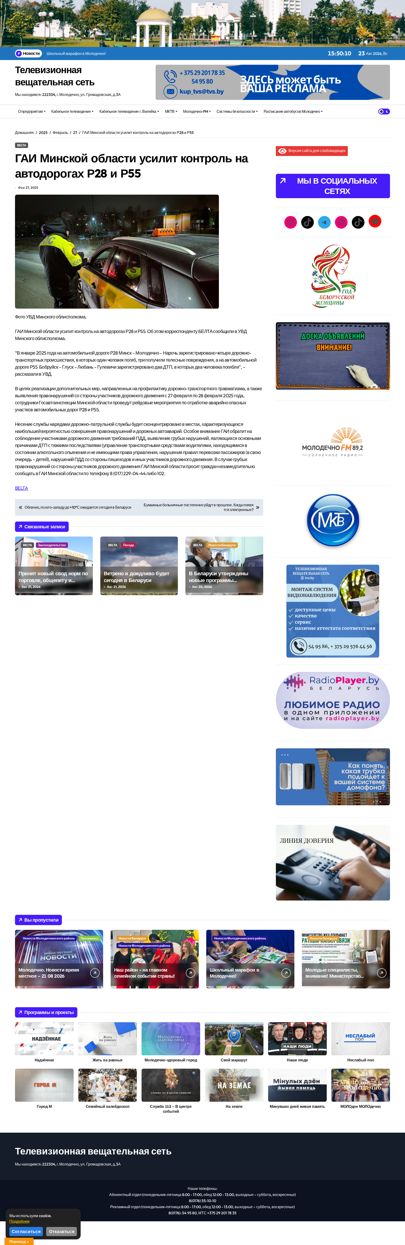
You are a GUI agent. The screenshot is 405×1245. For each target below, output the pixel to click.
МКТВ (170, 111)
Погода (128, 545)
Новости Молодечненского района (49, 938)
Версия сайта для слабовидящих (316, 150)
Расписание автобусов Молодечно (292, 111)
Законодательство (52, 545)
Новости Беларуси (222, 545)
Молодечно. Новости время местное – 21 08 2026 (49, 973)
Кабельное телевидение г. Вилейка (127, 111)
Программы (89, 938)
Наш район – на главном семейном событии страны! (144, 973)
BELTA (21, 145)
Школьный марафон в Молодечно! (234, 973)
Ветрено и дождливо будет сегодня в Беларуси (136, 576)
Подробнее (19, 1221)
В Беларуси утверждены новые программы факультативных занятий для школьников (220, 583)
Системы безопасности (236, 111)
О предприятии (30, 111)
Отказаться (61, 1231)
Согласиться (26, 1231)
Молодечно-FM (195, 111)
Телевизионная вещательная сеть (93, 1151)
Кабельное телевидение (71, 111)
